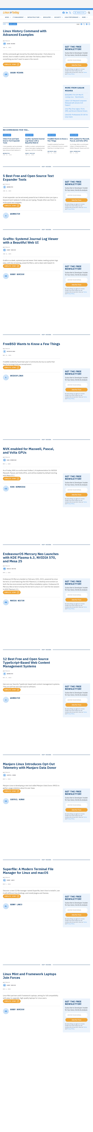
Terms (85, 72)
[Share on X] (84, 24)
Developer (47, 17)
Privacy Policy (70, 74)
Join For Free (76, 65)
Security (57, 17)
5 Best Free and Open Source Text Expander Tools (11, 141)
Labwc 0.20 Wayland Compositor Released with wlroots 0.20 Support (76, 103)
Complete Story (10, 64)
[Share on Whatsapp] (89, 24)
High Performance (71, 17)
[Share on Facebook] (81, 24)
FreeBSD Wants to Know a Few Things (58, 140)
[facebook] (63, 13)
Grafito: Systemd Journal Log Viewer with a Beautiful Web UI (35, 141)
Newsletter (80, 12)
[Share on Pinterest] (86, 24)
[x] (70, 13)
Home (4, 24)
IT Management (18, 17)
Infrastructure (33, 17)
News (7, 17)
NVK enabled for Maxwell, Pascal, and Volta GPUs (79, 140)
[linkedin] (67, 13)
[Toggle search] (89, 13)
